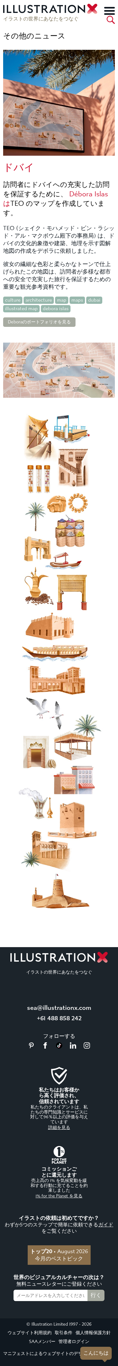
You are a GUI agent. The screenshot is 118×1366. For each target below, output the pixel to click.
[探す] (111, 20)
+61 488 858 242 (59, 1018)
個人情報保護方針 (93, 1332)
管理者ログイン (74, 1341)
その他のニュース (34, 36)
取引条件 (63, 1332)
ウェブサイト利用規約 (30, 1332)
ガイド (105, 1225)
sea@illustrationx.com (59, 1007)
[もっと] (109, 10)
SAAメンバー (42, 1341)
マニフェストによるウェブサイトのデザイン (47, 1353)
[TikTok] (59, 1047)
